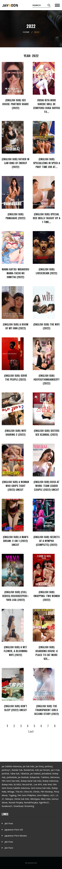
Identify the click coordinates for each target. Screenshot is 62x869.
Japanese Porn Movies (16, 835)
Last (31, 731)
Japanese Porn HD (14, 829)
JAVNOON (32, 863)
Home (26, 32)
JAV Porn (9, 847)
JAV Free (9, 823)
